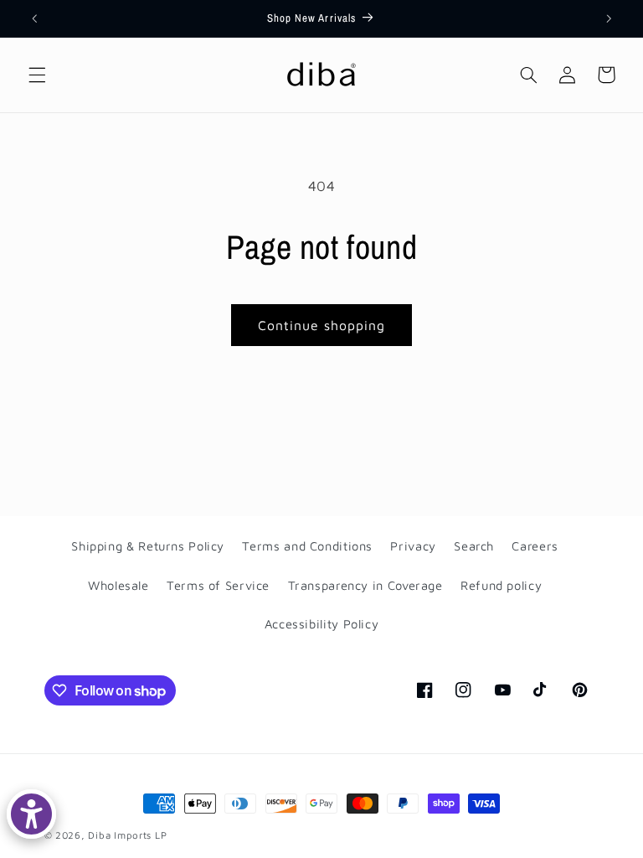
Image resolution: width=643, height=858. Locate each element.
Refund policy (501, 585)
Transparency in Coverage (365, 585)
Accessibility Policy (322, 624)
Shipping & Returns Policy (147, 546)
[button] (37, 74)
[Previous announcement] (34, 18)
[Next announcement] (608, 18)
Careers (535, 546)
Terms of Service (218, 585)
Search (474, 546)
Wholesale (118, 585)
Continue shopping (322, 325)
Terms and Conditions (307, 546)
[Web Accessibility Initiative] (31, 814)
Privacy (412, 546)
